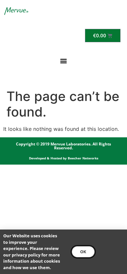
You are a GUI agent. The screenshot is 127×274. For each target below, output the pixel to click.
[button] (63, 60)
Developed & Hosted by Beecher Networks (63, 158)
